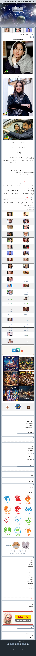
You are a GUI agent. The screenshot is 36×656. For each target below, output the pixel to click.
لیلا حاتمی (26, 249)
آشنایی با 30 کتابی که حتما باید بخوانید (28, 591)
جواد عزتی (26, 300)
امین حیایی (26, 275)
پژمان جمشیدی (26, 242)
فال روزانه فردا (31, 635)
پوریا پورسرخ (10, 330)
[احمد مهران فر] (29, 30)
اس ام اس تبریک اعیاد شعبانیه (29, 419)
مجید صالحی (10, 343)
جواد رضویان (26, 268)
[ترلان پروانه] (18, 30)
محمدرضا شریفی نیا (10, 229)
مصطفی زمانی (26, 288)
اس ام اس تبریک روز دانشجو (29, 423)
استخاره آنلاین (12, 1)
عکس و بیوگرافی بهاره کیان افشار (18, 7)
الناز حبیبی (10, 288)
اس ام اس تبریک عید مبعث (29, 421)
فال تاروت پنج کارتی (30, 572)
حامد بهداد (10, 236)
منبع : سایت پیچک (31, 207)
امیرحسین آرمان (26, 281)
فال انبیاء (32, 440)
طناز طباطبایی (26, 330)
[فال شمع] (11, 379)
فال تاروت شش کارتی (30, 573)
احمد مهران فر (10, 255)
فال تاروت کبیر (31, 562)
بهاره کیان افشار (10, 223)
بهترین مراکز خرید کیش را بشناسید (28, 593)
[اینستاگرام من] (20, 644)
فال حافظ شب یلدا (30, 608)
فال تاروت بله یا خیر (30, 583)
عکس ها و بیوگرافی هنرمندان (29, 637)
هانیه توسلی (10, 262)
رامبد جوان (10, 326)
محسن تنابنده (26, 343)
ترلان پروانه (25, 229)
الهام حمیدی (25, 236)
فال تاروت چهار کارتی (30, 570)
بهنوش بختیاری (26, 336)
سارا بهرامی (10, 322)
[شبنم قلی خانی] (7, 30)
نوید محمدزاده (26, 255)
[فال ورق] (11, 394)
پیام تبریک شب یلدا (30, 610)
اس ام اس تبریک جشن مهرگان (29, 427)
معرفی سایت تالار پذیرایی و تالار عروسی (28, 594)
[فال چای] (26, 394)
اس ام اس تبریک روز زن (30, 425)
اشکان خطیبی (26, 311)
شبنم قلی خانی (26, 262)
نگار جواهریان (10, 311)
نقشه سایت (14, 649)
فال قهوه (32, 446)
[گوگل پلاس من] (13, 644)
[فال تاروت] (26, 363)
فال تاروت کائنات (31, 564)
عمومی (29, 412)
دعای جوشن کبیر (31, 467)
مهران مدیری (10, 305)
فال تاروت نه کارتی (30, 575)
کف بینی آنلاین (31, 456)
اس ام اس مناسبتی (17, 1)
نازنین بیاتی (10, 294)
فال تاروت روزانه (31, 560)
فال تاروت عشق (31, 579)
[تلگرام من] (25, 644)
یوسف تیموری (26, 294)
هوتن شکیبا (10, 275)
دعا (32, 469)
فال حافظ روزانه (31, 606)
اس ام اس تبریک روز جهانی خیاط (29, 429)
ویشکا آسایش (26, 223)
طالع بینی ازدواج (31, 462)
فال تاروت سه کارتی (30, 568)
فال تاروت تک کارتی (30, 566)
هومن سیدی (25, 326)
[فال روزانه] (11, 363)
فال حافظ (30, 1)
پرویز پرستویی (26, 315)
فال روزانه (22, 1)
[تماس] (18, 644)
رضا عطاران (10, 315)
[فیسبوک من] (23, 644)
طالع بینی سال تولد (30, 554)
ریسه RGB (31, 487)
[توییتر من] (15, 644)
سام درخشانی (26, 216)
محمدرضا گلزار (10, 268)
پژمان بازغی (25, 322)
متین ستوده (25, 305)
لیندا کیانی (10, 336)
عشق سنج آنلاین (31, 481)
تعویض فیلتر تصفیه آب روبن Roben (28, 596)
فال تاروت (26, 1)
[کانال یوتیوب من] (11, 644)
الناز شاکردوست (10, 281)
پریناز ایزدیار (10, 300)
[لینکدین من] (8, 644)
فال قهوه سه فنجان (30, 448)
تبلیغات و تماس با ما (6, 1)
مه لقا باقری (10, 216)
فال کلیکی (31, 475)
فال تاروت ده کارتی (30, 577)
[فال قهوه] (26, 379)
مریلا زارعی (10, 249)
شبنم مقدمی (10, 242)
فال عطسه (31, 629)
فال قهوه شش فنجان (30, 450)
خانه (33, 1)
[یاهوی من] (28, 644)
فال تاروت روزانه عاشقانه (29, 581)
